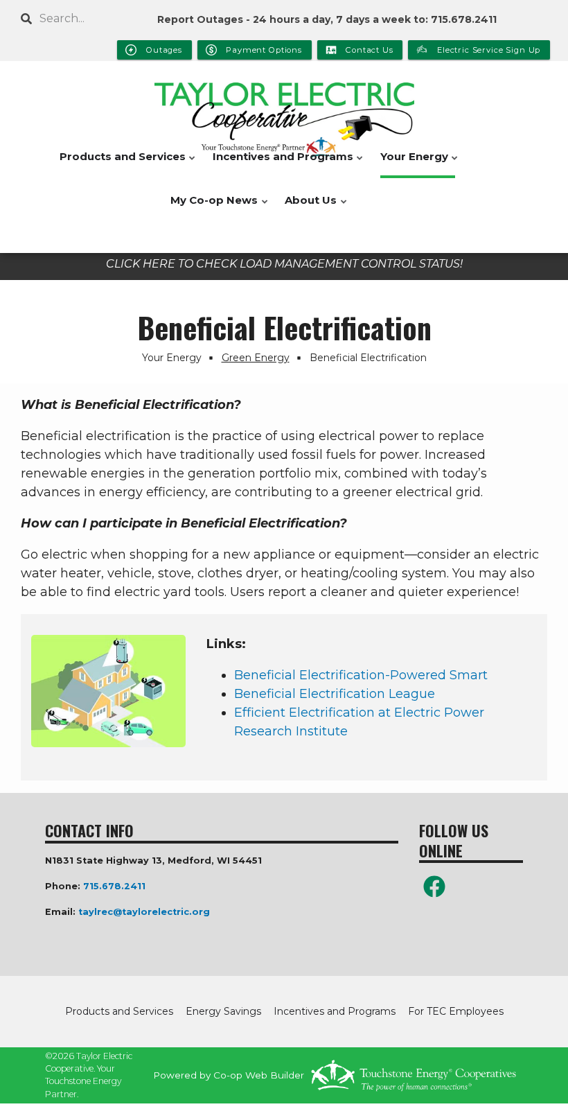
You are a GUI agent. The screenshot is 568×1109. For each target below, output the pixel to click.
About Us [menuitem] (307, 207)
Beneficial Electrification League (334, 693)
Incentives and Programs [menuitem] (279, 164)
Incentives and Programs (335, 1011)
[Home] (284, 114)
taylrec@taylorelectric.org (144, 912)
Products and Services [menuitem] (119, 164)
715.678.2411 (114, 886)
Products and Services (119, 1011)
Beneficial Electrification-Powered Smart (361, 675)
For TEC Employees (456, 1011)
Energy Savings (223, 1011)
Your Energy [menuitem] (410, 164)
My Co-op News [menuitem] (210, 207)
